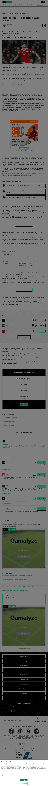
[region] (24, 773)
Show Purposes (23, 783)
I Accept (23, 780)
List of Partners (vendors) (6, 776)
